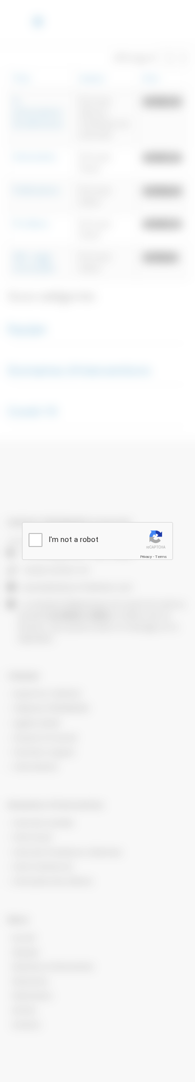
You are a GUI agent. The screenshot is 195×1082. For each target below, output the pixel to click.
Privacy (146, 556)
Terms (161, 556)
